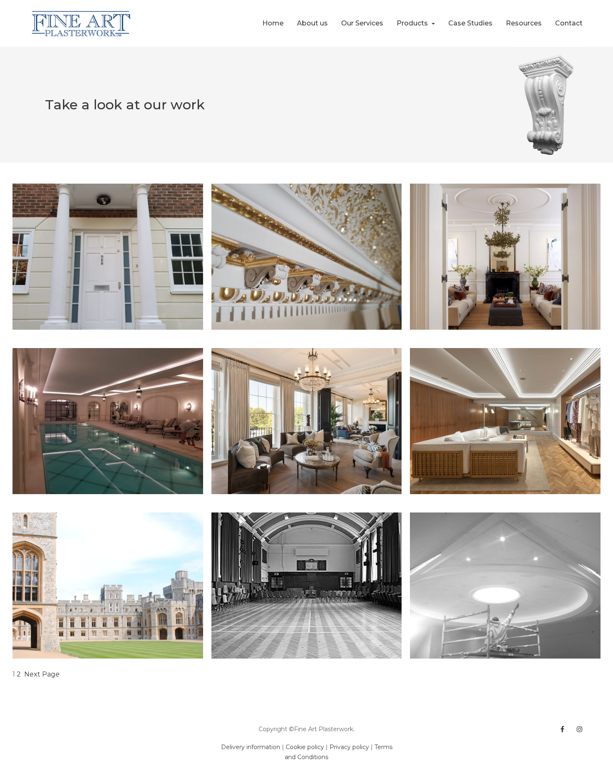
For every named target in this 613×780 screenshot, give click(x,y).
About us (312, 23)
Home (273, 23)
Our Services (362, 23)
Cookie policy (305, 747)
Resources (524, 23)
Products (413, 23)
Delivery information (250, 747)
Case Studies (470, 23)
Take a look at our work (125, 104)
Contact (569, 23)
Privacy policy (349, 747)
